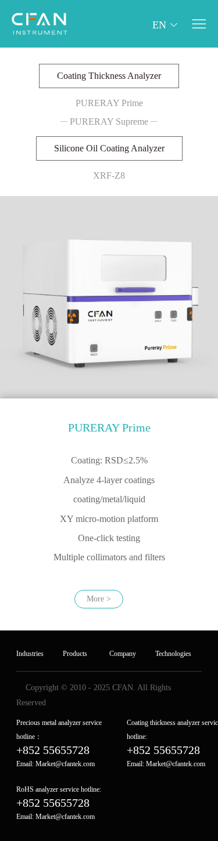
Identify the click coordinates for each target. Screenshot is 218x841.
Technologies (173, 654)
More (99, 598)
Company (122, 654)
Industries (30, 654)
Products (75, 654)
